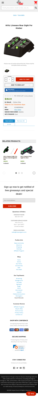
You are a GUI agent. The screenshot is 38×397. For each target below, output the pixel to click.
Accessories (19, 265)
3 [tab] (22, 173)
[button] (19, 348)
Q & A (9, 124)
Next (34, 173)
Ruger (19, 286)
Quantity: (10, 76)
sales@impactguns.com (19, 232)
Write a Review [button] (28, 96)
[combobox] (17, 8)
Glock (19, 288)
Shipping (19, 247)
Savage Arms (19, 280)
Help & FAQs (19, 309)
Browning (19, 278)
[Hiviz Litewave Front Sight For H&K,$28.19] (27, 150)
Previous (4, 173)
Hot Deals (19, 269)
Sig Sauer (19, 284)
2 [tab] (19, 173)
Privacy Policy (19, 312)
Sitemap (19, 249)
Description (9, 121)
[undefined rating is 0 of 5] (9, 96)
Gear (19, 267)
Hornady (19, 282)
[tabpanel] (10, 157)
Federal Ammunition (19, 294)
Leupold (19, 292)
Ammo (19, 262)
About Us (19, 245)
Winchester (19, 290)
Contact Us (19, 314)
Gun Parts (19, 264)
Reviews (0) (21, 121)
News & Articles (19, 243)
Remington (19, 296)
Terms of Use (19, 311)
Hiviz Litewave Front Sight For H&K (26, 157)
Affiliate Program (19, 251)
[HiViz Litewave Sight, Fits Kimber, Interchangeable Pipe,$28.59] (10, 150)
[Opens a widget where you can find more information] (31, 393)
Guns (19, 260)
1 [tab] (16, 173)
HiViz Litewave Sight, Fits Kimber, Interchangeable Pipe (10, 158)
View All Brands (19, 298)
